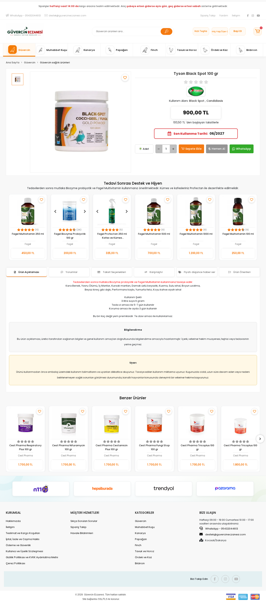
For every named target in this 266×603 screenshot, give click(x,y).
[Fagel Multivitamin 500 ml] (154, 211)
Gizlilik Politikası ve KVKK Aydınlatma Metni (32, 557)
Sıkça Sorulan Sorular (83, 521)
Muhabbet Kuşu (145, 527)
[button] (257, 31)
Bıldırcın (140, 563)
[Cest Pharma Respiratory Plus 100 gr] (25, 423)
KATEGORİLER (144, 513)
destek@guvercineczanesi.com (225, 534)
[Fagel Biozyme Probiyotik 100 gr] (69, 211)
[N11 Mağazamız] (40, 489)
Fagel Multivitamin (149, 282)
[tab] (26, 272)
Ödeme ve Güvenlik (18, 545)
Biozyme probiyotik (121, 282)
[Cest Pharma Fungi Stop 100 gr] (155, 423)
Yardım (223, 15)
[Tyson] (196, 91)
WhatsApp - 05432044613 (221, 528)
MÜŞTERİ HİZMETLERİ (84, 513)
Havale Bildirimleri (81, 533)
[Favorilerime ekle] (125, 77)
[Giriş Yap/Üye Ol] (220, 31)
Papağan (141, 539)
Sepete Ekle (193, 149)
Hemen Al (218, 149)
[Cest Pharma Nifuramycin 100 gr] (68, 423)
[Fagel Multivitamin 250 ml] (27, 211)
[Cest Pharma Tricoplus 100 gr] (198, 423)
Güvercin (140, 521)
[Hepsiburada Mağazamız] (102, 489)
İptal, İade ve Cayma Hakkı (22, 539)
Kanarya (140, 533)
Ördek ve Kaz (143, 557)
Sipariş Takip (207, 15)
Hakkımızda (13, 521)
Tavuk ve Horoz (144, 551)
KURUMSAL (13, 513)
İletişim (236, 15)
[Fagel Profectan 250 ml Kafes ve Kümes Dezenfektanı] (111, 211)
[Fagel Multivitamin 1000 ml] (196, 211)
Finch (138, 545)
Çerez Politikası (15, 563)
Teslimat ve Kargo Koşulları (23, 533)
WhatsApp (243, 149)
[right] (260, 439)
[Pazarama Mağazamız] (225, 489)
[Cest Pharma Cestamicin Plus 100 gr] (111, 423)
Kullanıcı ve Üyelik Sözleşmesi (24, 551)
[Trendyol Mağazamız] (163, 489)
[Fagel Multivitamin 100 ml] (238, 211)
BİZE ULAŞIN (207, 513)
